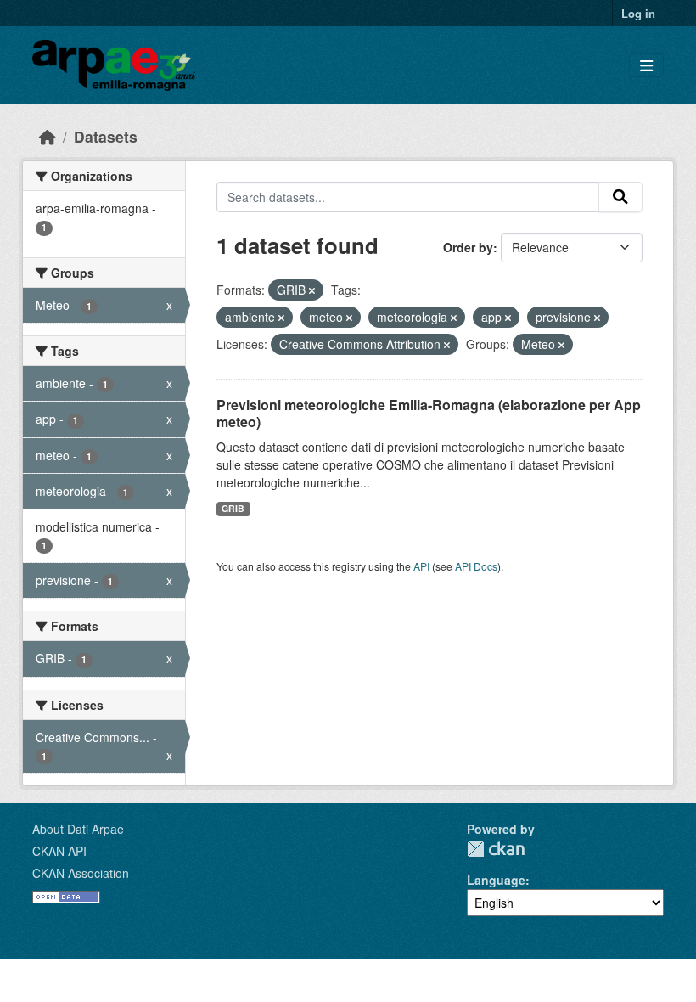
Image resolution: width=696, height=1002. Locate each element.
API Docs (476, 566)
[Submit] (620, 197)
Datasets (106, 136)
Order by (468, 247)
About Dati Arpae (78, 828)
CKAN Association (80, 872)
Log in (638, 13)
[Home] (47, 136)
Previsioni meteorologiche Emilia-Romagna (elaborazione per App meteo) (428, 413)
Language (496, 879)
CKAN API (59, 850)
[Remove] (312, 290)
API (421, 566)
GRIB (233, 508)
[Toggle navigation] (646, 65)
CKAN (496, 849)
